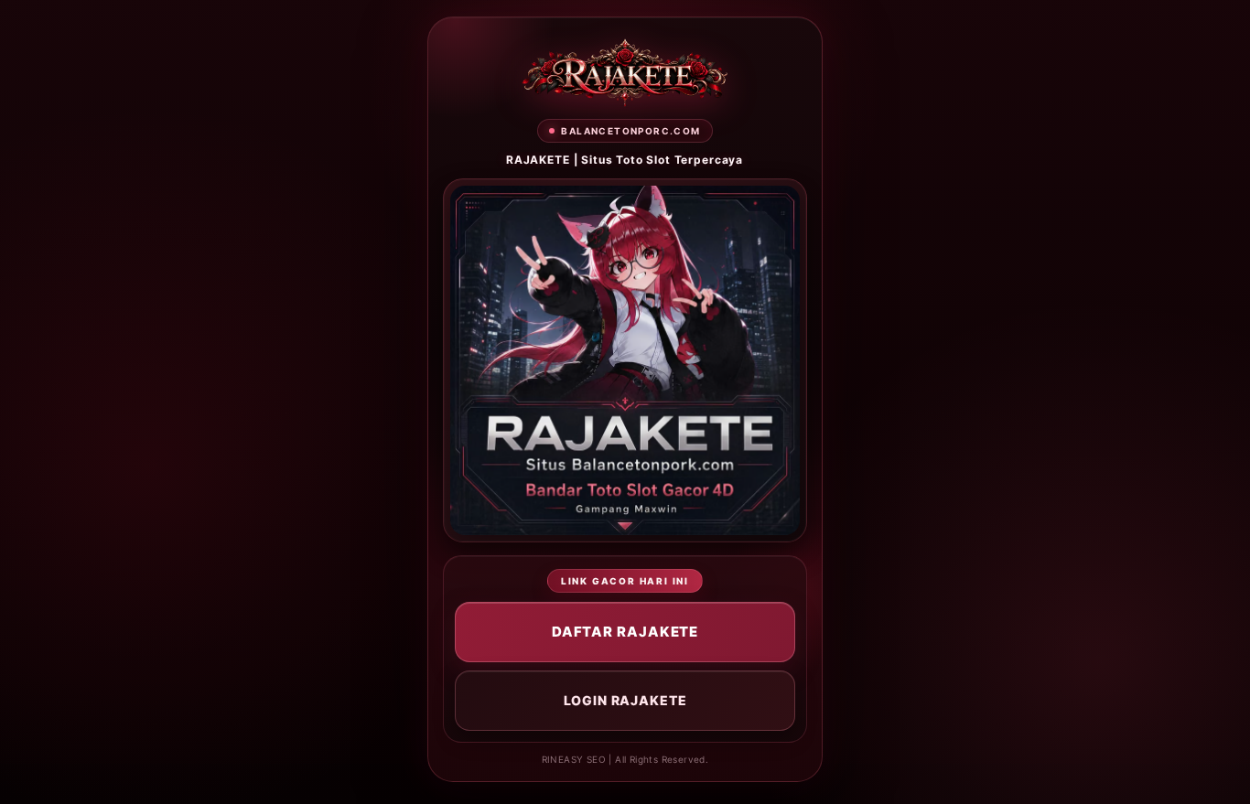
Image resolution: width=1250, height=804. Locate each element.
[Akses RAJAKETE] (625, 73)
